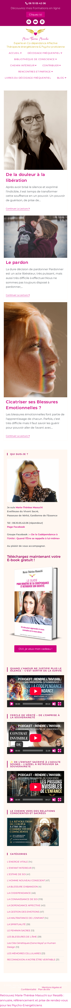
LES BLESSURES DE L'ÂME (22, 936)
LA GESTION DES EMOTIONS (23, 911)
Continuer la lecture (18, 208)
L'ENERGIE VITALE (17, 861)
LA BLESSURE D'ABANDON (22, 886)
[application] (35, 691)
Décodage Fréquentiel (44, 53)
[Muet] (54, 703)
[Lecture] (11, 703)
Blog (61, 77)
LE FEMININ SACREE (18, 930)
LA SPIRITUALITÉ (16, 924)
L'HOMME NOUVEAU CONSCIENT (26, 880)
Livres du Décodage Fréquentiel (28, 77)
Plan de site (44, 989)
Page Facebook (16, 526)
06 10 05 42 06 (37, 3)
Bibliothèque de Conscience (34, 59)
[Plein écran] (59, 703)
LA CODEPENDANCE (19, 893)
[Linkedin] (42, 21)
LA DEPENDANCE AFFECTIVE (23, 905)
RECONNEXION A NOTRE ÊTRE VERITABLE (31, 959)
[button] (35, 648)
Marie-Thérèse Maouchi (29, 507)
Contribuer (50, 65)
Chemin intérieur (22, 65)
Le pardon (17, 262)
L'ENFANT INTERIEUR (19, 867)
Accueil (14, 53)
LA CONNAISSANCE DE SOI (22, 899)
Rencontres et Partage (34, 71)
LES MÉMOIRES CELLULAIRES (24, 953)
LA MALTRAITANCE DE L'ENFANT (25, 918)
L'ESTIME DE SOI (16, 874)
